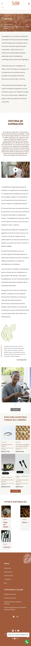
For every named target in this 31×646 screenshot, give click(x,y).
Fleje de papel (5, 524)
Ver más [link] (15, 409)
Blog (5, 583)
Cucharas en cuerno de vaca (22, 480)
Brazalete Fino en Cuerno (6, 445)
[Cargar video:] (15, 170)
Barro (24, 522)
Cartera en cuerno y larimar (7, 480)
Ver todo (15, 491)
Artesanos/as (7, 568)
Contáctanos (7, 579)
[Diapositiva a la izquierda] (12, 405)
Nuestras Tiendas (8, 575)
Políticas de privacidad (10, 598)
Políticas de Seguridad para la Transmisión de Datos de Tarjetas (15, 608)
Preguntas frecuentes (10, 594)
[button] (2, 3)
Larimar (5, 547)
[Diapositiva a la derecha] (19, 405)
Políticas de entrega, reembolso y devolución (13, 603)
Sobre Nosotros (8, 572)
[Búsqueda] (2, 7)
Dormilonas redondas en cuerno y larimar (22, 445)
